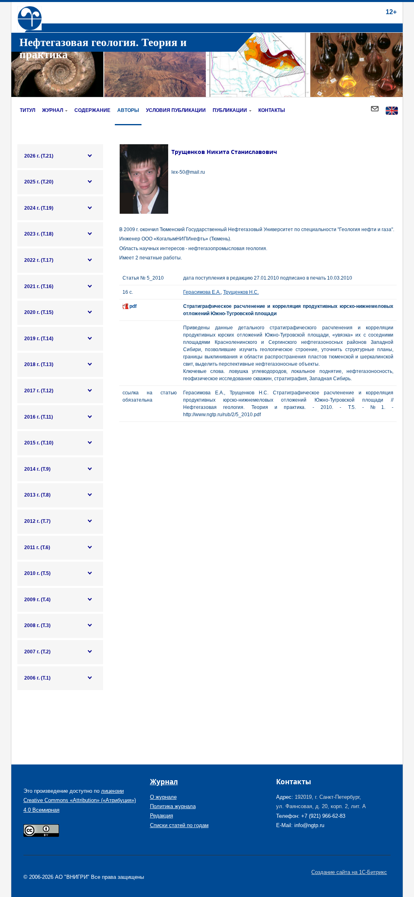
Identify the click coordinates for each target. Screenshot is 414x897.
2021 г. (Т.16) (38, 286)
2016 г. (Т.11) (38, 417)
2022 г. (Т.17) (38, 260)
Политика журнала (173, 806)
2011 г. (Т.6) (37, 547)
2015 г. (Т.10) (38, 443)
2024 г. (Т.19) (38, 208)
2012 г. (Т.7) (37, 521)
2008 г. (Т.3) (37, 625)
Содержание (92, 110)
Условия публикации (176, 110)
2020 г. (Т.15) (38, 312)
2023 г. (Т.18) (38, 234)
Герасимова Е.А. (202, 292)
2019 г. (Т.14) (38, 338)
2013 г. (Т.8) (37, 495)
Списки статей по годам (179, 825)
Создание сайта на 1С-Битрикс (349, 872)
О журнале (163, 797)
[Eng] (392, 111)
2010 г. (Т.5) (37, 573)
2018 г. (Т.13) (38, 364)
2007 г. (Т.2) (37, 652)
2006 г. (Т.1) (37, 678)
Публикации (230, 110)
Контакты (271, 110)
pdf (133, 306)
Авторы (128, 110)
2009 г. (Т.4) (37, 599)
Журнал (52, 110)
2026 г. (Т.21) (38, 156)
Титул (27, 110)
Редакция (161, 816)
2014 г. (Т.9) (37, 469)
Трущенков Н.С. (241, 292)
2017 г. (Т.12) (38, 391)
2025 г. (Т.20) (38, 182)
